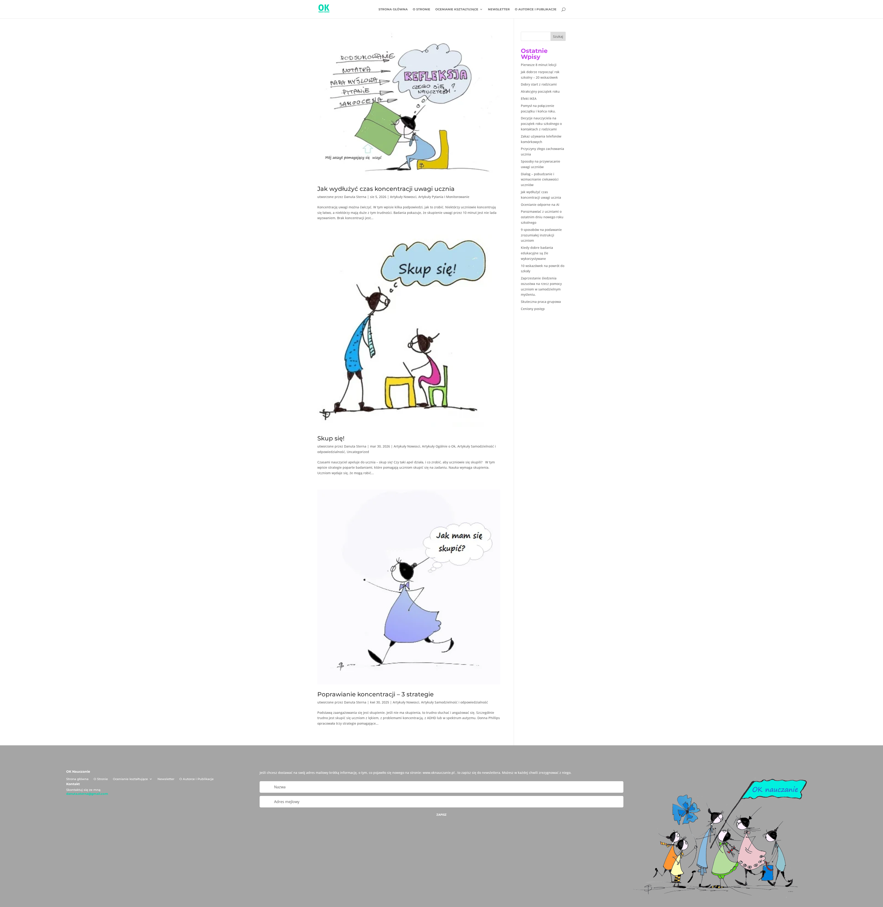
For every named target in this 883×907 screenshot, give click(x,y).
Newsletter (499, 9)
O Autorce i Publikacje (535, 9)
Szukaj (558, 36)
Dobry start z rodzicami (539, 84)
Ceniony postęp (533, 309)
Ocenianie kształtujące (456, 9)
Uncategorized (358, 452)
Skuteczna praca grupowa (541, 301)
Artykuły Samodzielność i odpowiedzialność (454, 702)
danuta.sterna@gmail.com (87, 793)
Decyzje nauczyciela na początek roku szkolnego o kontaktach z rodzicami (541, 123)
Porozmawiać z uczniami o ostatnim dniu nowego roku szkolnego (542, 217)
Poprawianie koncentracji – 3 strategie (375, 694)
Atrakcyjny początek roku (540, 91)
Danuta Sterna (355, 197)
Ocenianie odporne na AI (540, 204)
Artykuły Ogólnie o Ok (439, 446)
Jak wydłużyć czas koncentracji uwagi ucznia (386, 188)
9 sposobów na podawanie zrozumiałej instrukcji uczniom (541, 235)
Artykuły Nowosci (403, 197)
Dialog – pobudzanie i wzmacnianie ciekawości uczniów (540, 179)
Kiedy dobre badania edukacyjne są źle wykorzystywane (537, 253)
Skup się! (330, 438)
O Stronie (421, 9)
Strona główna (393, 9)
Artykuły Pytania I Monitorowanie (443, 197)
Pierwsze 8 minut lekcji (538, 65)
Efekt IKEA (528, 98)
